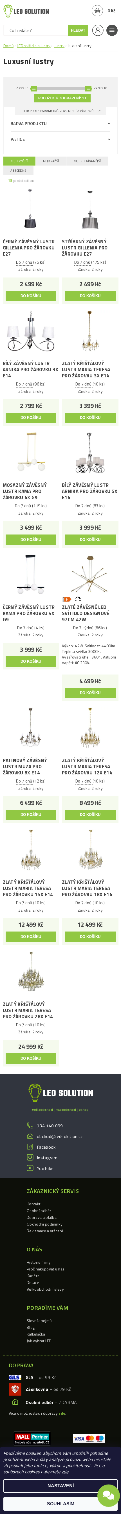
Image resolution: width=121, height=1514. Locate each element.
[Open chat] (108, 1494)
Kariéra (33, 1276)
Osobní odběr (39, 1211)
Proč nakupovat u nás (45, 1269)
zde (65, 1471)
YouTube (45, 1168)
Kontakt (33, 1204)
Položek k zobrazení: (62, 98)
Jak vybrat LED (39, 1341)
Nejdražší (51, 161)
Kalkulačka (36, 1334)
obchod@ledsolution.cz (60, 1136)
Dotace (33, 1282)
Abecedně (18, 170)
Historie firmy (38, 1262)
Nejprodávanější (87, 161)
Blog (31, 1327)
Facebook (46, 1147)
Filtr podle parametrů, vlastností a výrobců (58, 111)
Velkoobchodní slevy (45, 1289)
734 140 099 (50, 1125)
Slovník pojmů (39, 1320)
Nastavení (61, 1485)
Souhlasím (60, 1503)
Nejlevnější (19, 161)
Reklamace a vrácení (45, 1231)
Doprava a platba (42, 1217)
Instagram (47, 1157)
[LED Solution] (26, 11)
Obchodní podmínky (44, 1224)
